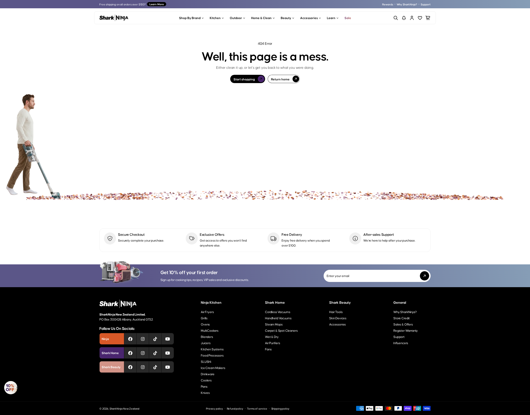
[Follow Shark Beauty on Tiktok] (155, 367)
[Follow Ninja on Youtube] (167, 339)
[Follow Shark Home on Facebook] (130, 353)
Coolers (206, 380)
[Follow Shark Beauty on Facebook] (130, 367)
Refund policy (235, 408)
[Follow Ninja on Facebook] (130, 339)
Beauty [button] (286, 18)
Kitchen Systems (212, 349)
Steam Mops (273, 324)
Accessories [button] (309, 18)
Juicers (206, 343)
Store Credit (401, 318)
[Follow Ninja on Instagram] (142, 339)
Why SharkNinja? (407, 4)
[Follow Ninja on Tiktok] (155, 339)
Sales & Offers (403, 324)
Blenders (207, 337)
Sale (347, 18)
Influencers (400, 343)
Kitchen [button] (215, 18)
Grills (204, 318)
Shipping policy (280, 408)
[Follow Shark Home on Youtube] (167, 353)
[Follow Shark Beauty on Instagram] (142, 367)
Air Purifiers (272, 343)
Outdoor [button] (236, 18)
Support (426, 4)
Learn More (156, 4)
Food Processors (212, 355)
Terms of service (257, 408)
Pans (204, 386)
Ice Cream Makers (213, 368)
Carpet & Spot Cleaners (281, 330)
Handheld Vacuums (278, 318)
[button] (10, 387)
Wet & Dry (272, 337)
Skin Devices (337, 318)
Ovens (205, 324)
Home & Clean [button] (261, 18)
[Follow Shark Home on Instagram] (142, 353)
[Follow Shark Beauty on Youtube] (167, 367)
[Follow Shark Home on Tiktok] (155, 353)
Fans (268, 349)
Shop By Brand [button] (190, 18)
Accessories (337, 324)
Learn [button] (331, 18)
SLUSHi (206, 361)
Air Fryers (207, 312)
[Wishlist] (420, 18)
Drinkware (207, 374)
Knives (205, 392)
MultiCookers (209, 330)
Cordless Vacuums (277, 312)
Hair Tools (335, 312)
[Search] (395, 18)
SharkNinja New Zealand (124, 408)
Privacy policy (214, 408)
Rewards (387, 4)
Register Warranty (405, 330)
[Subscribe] (424, 276)
